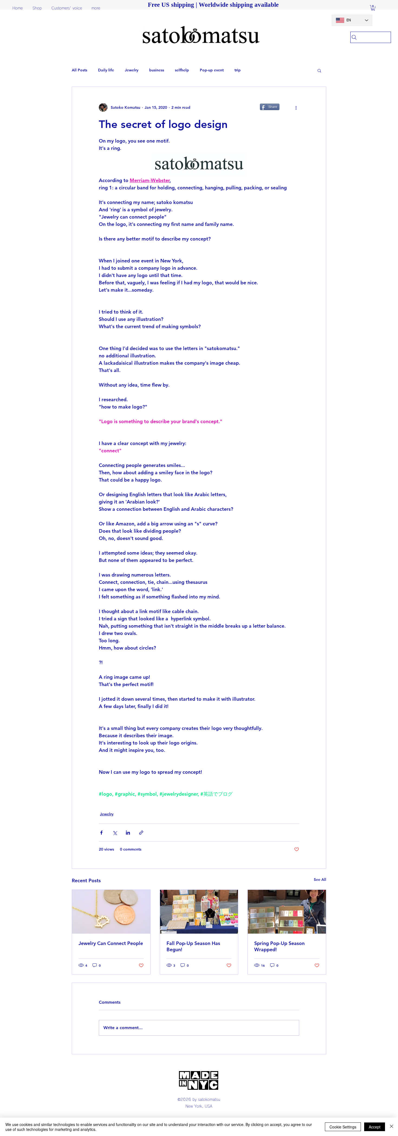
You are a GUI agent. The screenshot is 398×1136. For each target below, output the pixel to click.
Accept (374, 1127)
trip (237, 70)
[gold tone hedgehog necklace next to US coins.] (111, 912)
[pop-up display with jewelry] (199, 912)
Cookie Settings (343, 1127)
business (156, 70)
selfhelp (182, 70)
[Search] (370, 37)
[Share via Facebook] (101, 832)
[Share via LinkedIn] (128, 832)
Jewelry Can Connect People (111, 943)
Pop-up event (212, 70)
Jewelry (131, 70)
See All (320, 879)
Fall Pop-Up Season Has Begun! (193, 946)
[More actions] (296, 107)
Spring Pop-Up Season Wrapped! (279, 946)
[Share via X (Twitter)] (114, 832)
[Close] (391, 1127)
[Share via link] (141, 832)
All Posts (79, 70)
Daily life (106, 70)
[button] (373, 8)
